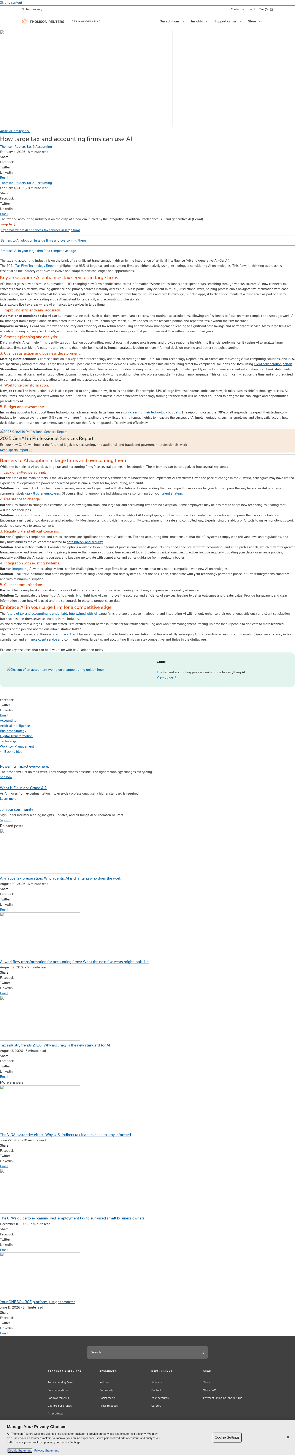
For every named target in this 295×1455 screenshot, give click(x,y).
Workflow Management (17, 746)
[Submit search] (202, 1352)
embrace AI (64, 634)
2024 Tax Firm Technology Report (31, 266)
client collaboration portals (273, 364)
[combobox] (142, 1352)
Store (206, 1382)
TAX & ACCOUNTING (86, 21)
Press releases (109, 1406)
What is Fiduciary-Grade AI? (23, 787)
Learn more (8, 799)
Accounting (8, 720)
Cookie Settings (227, 1437)
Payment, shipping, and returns (222, 1398)
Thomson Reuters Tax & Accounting (26, 147)
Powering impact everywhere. (24, 766)
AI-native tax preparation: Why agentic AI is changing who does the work (60, 878)
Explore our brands (60, 1406)
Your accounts (160, 1398)
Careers (156, 1406)
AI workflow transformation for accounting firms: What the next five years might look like (74, 961)
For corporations (58, 1390)
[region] (147, 1437)
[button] (173, 21)
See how (6, 777)
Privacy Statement (46, 1450)
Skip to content (11, 2)
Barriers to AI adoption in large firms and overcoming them (43, 240)
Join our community (16, 809)
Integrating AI (22, 569)
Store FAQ (209, 1390)
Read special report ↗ (16, 450)
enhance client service (41, 639)
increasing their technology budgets (153, 412)
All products (55, 1413)
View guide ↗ (167, 677)
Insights (104, 1382)
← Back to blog (11, 751)
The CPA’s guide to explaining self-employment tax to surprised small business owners (72, 1218)
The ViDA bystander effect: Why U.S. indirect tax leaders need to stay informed (65, 1134)
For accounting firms (60, 1382)
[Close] (288, 1437)
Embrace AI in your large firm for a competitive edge (38, 251)
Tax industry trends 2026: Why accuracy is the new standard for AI (55, 1045)
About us (157, 1382)
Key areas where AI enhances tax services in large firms (40, 230)
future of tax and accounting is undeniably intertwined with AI (51, 613)
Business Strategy (13, 731)
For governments (58, 1398)
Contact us (158, 1390)
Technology (8, 741)
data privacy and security (85, 542)
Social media (108, 1398)
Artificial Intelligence (15, 131)
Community (107, 1390)
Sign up (5, 820)
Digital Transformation (16, 736)
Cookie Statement (20, 1450)
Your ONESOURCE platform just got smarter (37, 1301)
